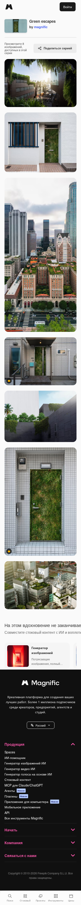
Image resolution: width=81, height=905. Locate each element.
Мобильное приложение (22, 807)
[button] (40, 725)
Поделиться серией (58, 48)
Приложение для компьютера (31, 801)
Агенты (14, 790)
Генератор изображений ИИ (25, 763)
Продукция (14, 744)
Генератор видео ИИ (19, 768)
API (6, 812)
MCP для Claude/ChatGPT (23, 785)
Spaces (9, 752)
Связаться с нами (20, 855)
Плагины (15, 796)
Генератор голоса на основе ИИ (28, 774)
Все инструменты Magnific (23, 818)
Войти (67, 7)
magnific (40, 26)
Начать (10, 829)
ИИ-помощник (14, 757)
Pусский (41, 725)
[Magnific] (9, 6)
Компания (13, 842)
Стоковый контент (17, 779)
